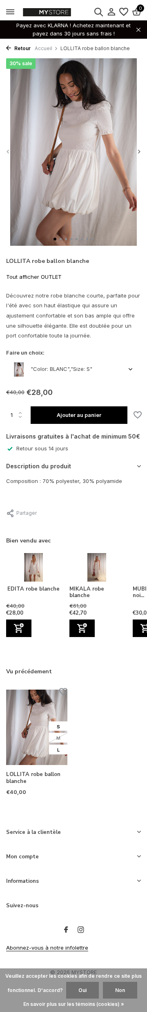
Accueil (43, 48)
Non (120, 990)
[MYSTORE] (63, 12)
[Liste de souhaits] (123, 12)
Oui (82, 990)
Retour (22, 48)
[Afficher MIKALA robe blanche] (97, 569)
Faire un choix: (25, 352)
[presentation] (8, 151)
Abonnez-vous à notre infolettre (47, 947)
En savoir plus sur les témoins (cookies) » (73, 1004)
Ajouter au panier (79, 415)
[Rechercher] (98, 12)
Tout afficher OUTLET (34, 276)
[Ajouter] (18, 628)
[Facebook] (66, 930)
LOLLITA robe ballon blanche (33, 778)
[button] (55, 239)
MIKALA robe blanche (86, 592)
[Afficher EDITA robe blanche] (33, 569)
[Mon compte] (111, 12)
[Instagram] (81, 930)
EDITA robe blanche (33, 589)
